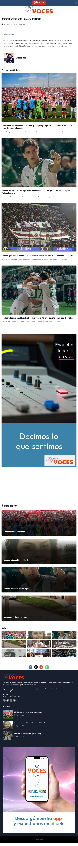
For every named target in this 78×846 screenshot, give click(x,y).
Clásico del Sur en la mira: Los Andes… (28, 712)
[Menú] (2, 10)
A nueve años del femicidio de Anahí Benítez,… (31, 723)
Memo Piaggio (8, 24)
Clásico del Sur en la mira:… (15, 532)
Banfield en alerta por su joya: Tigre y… (28, 734)
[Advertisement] (39, 484)
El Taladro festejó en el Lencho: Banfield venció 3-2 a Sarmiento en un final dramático (37, 318)
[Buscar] (75, 3)
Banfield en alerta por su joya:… (17, 588)
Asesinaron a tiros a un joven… (16, 617)
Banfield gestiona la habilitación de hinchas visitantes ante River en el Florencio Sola (37, 255)
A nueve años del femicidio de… (17, 560)
